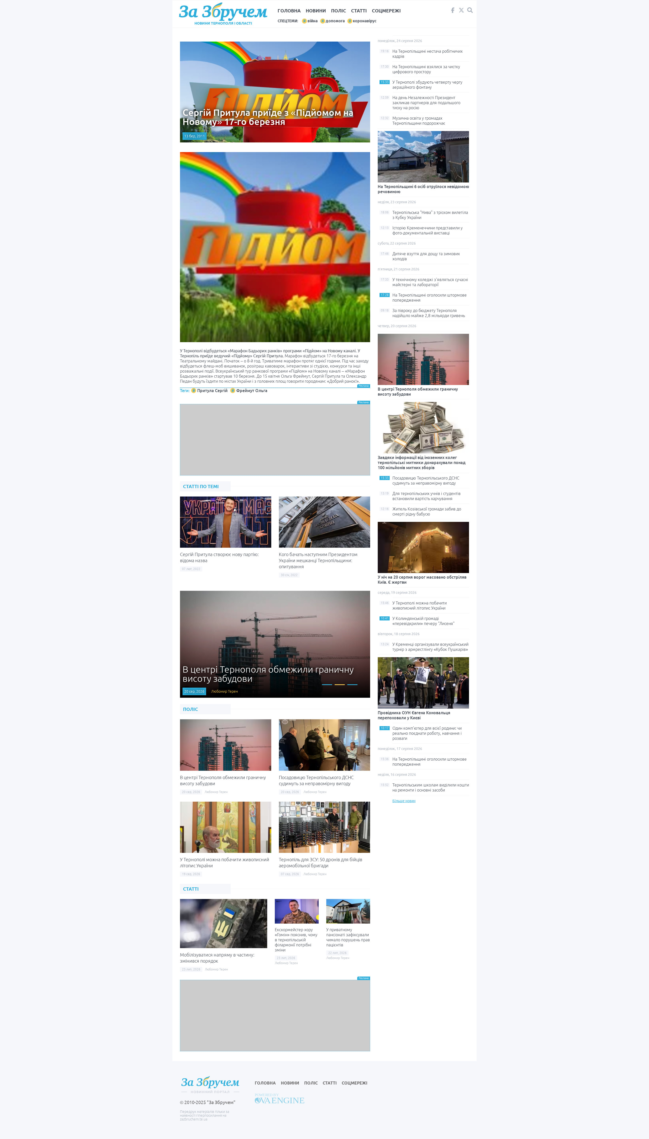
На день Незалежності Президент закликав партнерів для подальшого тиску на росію (426, 102)
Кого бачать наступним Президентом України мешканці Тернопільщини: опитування (318, 560)
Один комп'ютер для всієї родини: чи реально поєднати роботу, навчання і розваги (427, 733)
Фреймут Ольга (251, 390)
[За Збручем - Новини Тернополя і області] (223, 12)
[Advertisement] (275, 439)
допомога (335, 21)
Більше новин (404, 801)
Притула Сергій (212, 390)
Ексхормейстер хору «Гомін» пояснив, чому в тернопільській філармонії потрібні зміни (296, 939)
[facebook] (453, 11)
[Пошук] (470, 10)
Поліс (338, 10)
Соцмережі (386, 10)
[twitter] (461, 11)
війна (313, 21)
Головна (289, 10)
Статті (359, 10)
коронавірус (364, 21)
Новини (316, 10)
